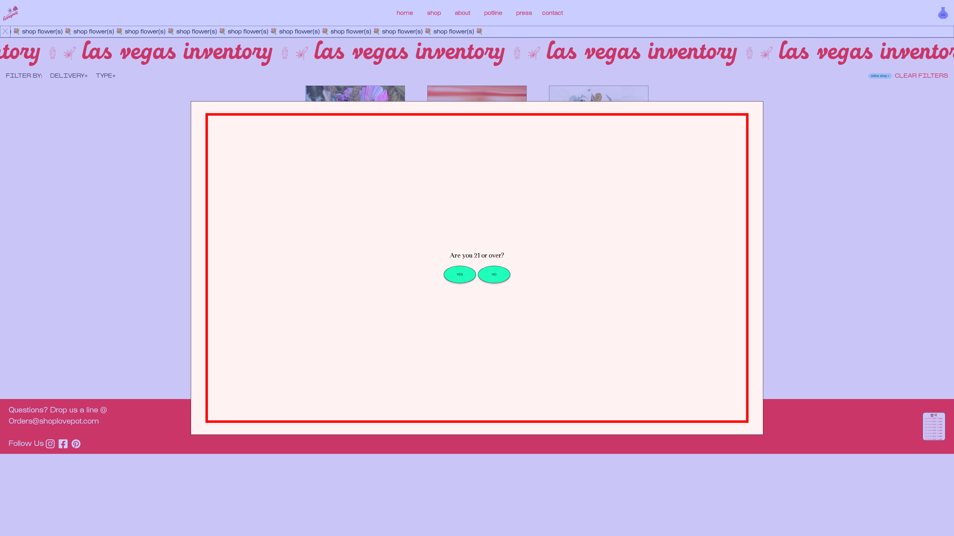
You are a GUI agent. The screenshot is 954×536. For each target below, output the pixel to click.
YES (460, 274)
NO (494, 274)
